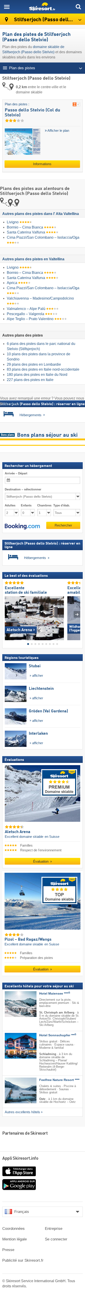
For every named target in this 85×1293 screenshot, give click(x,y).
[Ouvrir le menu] (7, 7)
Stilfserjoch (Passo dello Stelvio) (49, 19)
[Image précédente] (8, 614)
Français (21, 1212)
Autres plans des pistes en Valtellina (33, 259)
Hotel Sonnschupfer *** (57, 1035)
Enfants (26, 505)
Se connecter (56, 1239)
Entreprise (53, 1228)
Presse (8, 1250)
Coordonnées (13, 1228)
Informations (42, 164)
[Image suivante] (77, 614)
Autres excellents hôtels (22, 1112)
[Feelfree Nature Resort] (14, 1090)
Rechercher (63, 525)
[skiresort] (42, 7)
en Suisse (52, 836)
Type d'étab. (61, 505)
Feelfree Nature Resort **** (59, 1080)
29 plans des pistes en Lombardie (34, 364)
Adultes (10, 505)
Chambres (44, 505)
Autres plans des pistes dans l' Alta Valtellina (40, 214)
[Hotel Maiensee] (14, 1004)
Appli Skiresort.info (20, 1158)
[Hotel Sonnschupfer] (14, 1046)
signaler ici (12, 403)
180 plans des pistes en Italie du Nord (37, 374)
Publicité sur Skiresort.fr (23, 1260)
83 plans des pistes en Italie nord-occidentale (43, 369)
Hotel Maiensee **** (54, 993)
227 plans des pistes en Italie (30, 380)
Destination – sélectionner (23, 489)
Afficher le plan (58, 130)
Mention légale (14, 1239)
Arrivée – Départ (16, 473)
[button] (22, 526)
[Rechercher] (78, 7)
